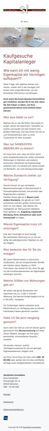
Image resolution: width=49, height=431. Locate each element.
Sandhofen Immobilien (32, 427)
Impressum (8, 402)
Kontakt (6, 394)
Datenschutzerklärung (13, 409)
